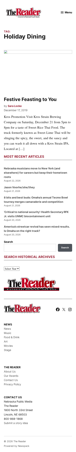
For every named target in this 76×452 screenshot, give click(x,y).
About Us (10, 371)
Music (7, 333)
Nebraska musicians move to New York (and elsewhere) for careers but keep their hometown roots (35, 172)
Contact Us (11, 380)
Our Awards (11, 375)
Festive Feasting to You (30, 99)
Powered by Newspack (16, 446)
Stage (7, 350)
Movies (8, 345)
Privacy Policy (12, 384)
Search (8, 241)
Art (6, 341)
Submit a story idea (16, 423)
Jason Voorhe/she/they (19, 187)
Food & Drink (12, 337)
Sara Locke (15, 105)
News (7, 328)
